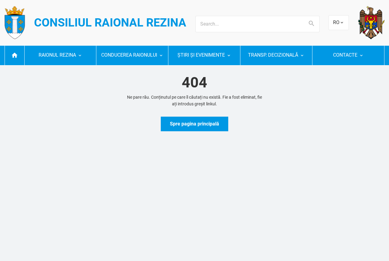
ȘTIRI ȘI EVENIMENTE (201, 55)
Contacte (345, 55)
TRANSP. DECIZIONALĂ (273, 55)
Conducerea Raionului (129, 55)
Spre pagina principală (194, 124)
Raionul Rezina (57, 55)
